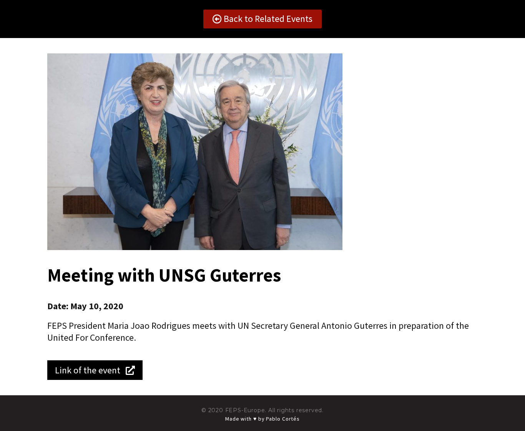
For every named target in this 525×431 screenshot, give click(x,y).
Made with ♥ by (245, 418)
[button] (262, 19)
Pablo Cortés (283, 418)
